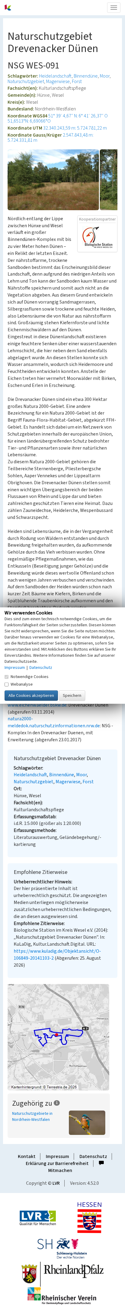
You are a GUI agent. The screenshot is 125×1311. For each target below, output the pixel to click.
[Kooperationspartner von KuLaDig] (97, 237)
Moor (105, 76)
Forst (77, 81)
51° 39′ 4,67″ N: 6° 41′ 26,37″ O (78, 116)
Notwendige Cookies (30, 676)
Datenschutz (93, 1156)
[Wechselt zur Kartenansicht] (62, 1037)
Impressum (57, 1156)
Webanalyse (22, 684)
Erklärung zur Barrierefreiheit (57, 1163)
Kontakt (26, 1156)
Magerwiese (58, 81)
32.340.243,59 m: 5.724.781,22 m (75, 128)
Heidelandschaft (55, 76)
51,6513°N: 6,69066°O (29, 121)
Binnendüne (86, 76)
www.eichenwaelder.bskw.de (37, 705)
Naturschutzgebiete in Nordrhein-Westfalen (32, 1117)
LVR (56, 1183)
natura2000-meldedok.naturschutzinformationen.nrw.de (54, 722)
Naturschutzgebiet (26, 81)
